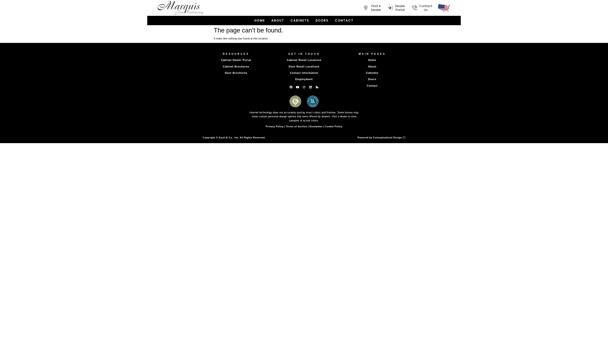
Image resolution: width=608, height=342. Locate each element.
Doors (322, 20)
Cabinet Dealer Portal (236, 60)
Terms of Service (296, 126)
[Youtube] (297, 87)
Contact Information (304, 72)
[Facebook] (291, 87)
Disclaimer (316, 126)
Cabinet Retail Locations (304, 60)
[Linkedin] (310, 87)
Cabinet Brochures (236, 66)
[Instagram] (304, 87)
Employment (304, 79)
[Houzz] (317, 87)
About (277, 20)
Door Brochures (236, 72)
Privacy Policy (275, 126)
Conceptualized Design (388, 137)
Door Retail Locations (304, 66)
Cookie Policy (333, 126)
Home (259, 20)
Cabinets (300, 20)
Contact (344, 20)
